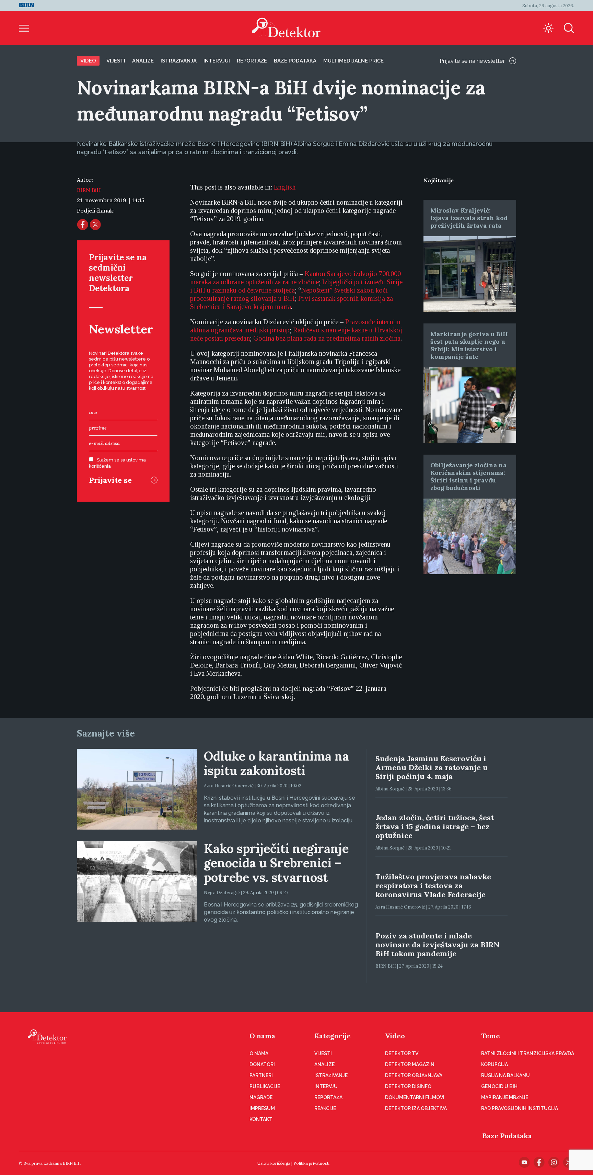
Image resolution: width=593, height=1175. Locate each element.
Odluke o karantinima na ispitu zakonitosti (276, 763)
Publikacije (264, 1086)
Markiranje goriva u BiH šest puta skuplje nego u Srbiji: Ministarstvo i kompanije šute (469, 345)
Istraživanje (331, 1075)
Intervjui (217, 61)
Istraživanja (179, 61)
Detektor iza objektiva (416, 1108)
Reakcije (325, 1108)
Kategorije (332, 1035)
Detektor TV (401, 1053)
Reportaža (328, 1097)
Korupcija (494, 1064)
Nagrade (260, 1097)
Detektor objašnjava (413, 1075)
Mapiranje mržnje (504, 1097)
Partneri (261, 1075)
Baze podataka (295, 61)
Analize (143, 61)
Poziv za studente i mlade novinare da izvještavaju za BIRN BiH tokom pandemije (437, 944)
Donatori (262, 1064)
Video (88, 61)
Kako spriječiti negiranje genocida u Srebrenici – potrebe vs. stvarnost (276, 863)
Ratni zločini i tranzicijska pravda (527, 1053)
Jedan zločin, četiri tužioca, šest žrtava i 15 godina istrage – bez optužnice (434, 826)
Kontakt (260, 1119)
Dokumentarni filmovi (414, 1097)
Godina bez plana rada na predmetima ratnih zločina (326, 338)
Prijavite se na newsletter (472, 60)
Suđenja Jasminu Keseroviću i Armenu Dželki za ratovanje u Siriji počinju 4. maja (431, 767)
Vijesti (115, 61)
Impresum (262, 1108)
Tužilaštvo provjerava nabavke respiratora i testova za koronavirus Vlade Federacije (433, 885)
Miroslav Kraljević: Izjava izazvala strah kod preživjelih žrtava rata (469, 217)
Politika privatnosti (311, 1163)
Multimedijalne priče (353, 61)
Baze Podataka (507, 1135)
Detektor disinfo (408, 1086)
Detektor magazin (409, 1064)
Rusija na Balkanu (505, 1075)
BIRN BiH (89, 189)
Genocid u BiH (499, 1086)
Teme (490, 1035)
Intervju (326, 1086)
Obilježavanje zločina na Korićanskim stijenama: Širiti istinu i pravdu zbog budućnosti (468, 476)
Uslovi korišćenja (273, 1163)
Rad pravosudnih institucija (519, 1108)
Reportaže (252, 61)
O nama (262, 1035)
